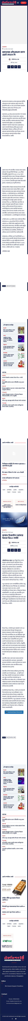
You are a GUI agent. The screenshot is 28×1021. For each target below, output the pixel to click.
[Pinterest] (15, 66)
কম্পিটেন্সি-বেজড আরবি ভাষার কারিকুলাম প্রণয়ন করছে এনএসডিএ (12, 406)
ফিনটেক (5, 352)
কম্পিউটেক (4, 468)
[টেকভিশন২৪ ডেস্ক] (10, 59)
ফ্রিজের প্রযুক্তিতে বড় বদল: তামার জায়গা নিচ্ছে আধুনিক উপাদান (13, 389)
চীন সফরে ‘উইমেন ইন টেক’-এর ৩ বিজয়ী (13, 472)
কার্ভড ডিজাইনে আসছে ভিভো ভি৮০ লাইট (12, 378)
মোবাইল (4, 46)
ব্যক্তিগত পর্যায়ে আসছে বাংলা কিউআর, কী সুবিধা (8, 356)
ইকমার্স (3, 380)
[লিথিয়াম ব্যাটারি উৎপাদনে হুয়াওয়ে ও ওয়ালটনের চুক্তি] (14, 453)
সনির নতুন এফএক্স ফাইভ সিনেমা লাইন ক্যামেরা (14, 400)
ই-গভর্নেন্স (4, 403)
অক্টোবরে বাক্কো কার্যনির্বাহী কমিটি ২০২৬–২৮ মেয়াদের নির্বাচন (7, 340)
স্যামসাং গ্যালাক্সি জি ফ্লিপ (21, 505)
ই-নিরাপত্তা (4, 392)
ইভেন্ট (4, 328)
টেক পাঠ (4, 386)
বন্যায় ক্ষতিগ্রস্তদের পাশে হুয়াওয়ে (10, 478)
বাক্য (4, 335)
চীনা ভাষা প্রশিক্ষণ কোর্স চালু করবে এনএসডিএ (9, 330)
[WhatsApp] (19, 66)
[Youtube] (15, 1018)
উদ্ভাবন (5, 344)
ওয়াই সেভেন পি (8, 286)
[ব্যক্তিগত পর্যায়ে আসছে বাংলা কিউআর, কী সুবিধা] (21, 355)
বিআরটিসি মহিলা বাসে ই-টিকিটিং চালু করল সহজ (13, 383)
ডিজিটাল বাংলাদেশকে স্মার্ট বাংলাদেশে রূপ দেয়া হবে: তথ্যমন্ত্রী (8, 364)
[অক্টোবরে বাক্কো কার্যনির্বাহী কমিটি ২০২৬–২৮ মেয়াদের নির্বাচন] (21, 338)
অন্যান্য (5, 361)
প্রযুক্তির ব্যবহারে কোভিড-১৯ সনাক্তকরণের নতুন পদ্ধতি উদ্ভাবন (7, 506)
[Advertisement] (14, 86)
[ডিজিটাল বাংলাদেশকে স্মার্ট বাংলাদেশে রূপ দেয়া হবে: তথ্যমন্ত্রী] (21, 363)
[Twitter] (12, 66)
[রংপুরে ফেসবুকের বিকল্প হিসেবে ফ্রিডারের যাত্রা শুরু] (21, 347)
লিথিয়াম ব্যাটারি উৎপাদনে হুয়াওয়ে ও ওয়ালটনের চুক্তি (13, 465)
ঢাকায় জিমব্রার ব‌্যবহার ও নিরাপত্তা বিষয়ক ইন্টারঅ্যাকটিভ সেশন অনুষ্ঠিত (12, 395)
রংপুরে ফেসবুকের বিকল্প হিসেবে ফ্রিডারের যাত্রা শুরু (8, 348)
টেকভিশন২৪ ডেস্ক (15, 59)
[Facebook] (8, 66)
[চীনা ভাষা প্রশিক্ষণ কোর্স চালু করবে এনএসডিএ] (21, 330)
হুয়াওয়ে (13, 286)
